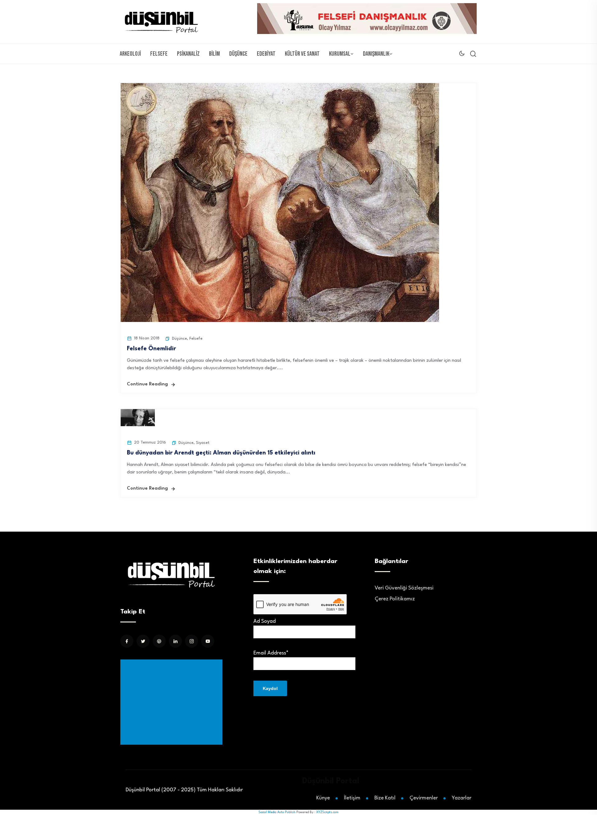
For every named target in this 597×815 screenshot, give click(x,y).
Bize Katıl (385, 798)
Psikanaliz (188, 54)
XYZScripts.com (327, 812)
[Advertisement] (173, 702)
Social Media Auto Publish (276, 812)
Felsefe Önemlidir (152, 349)
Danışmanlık (376, 54)
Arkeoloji (130, 54)
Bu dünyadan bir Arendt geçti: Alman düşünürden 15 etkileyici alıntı (221, 453)
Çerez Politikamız (395, 599)
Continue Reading (147, 384)
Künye (323, 798)
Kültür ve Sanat (302, 54)
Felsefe (159, 54)
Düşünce (238, 54)
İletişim (352, 798)
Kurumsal (339, 54)
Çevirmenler (424, 798)
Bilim (214, 54)
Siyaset (203, 443)
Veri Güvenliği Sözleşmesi (404, 588)
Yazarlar (461, 798)
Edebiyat (266, 54)
